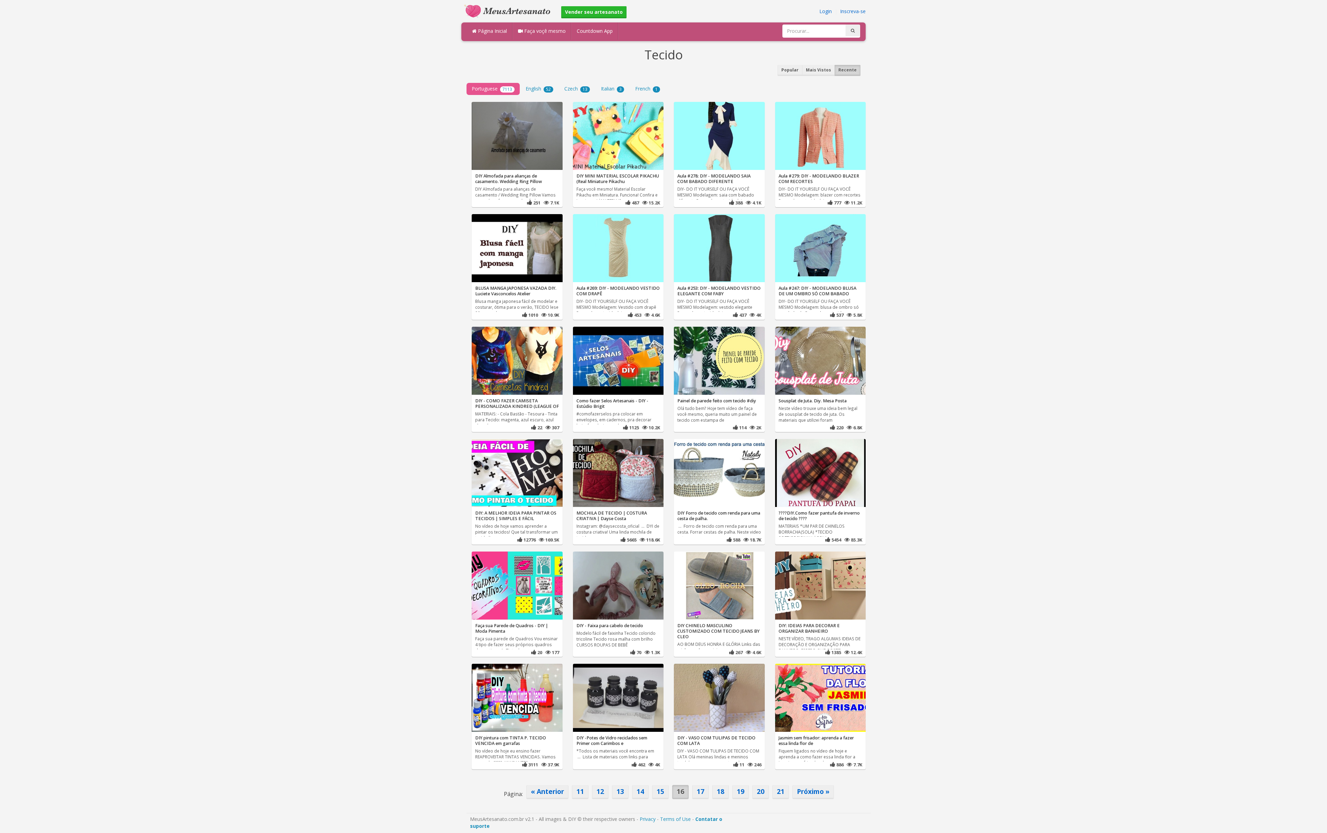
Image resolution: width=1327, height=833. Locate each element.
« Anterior (547, 791)
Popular (790, 70)
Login (825, 11)
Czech (575, 88)
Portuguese (492, 88)
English (538, 88)
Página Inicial (492, 31)
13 (620, 791)
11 (580, 791)
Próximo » (813, 791)
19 (740, 791)
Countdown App (595, 31)
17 (700, 791)
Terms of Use (675, 819)
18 (720, 791)
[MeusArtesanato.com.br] (509, 11)
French (646, 88)
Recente (847, 70)
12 (600, 791)
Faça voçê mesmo (544, 31)
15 (660, 791)
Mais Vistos (818, 70)
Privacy (648, 819)
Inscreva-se (853, 11)
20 (760, 791)
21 (780, 791)
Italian (611, 88)
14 (640, 791)
